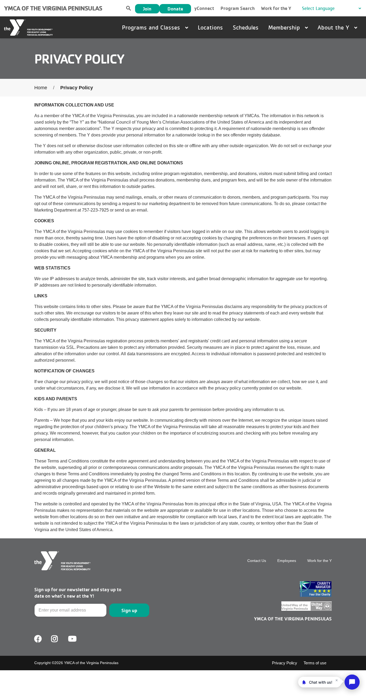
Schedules (246, 27)
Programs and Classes (152, 27)
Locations (210, 27)
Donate (175, 9)
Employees (286, 560)
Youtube (72, 639)
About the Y (334, 27)
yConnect (204, 8)
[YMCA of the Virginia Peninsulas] (28, 27)
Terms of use (315, 663)
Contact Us (256, 560)
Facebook (38, 639)
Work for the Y (276, 8)
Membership (285, 27)
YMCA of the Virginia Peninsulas (53, 8)
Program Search (238, 8)
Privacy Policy (284, 663)
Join (147, 9)
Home (40, 87)
